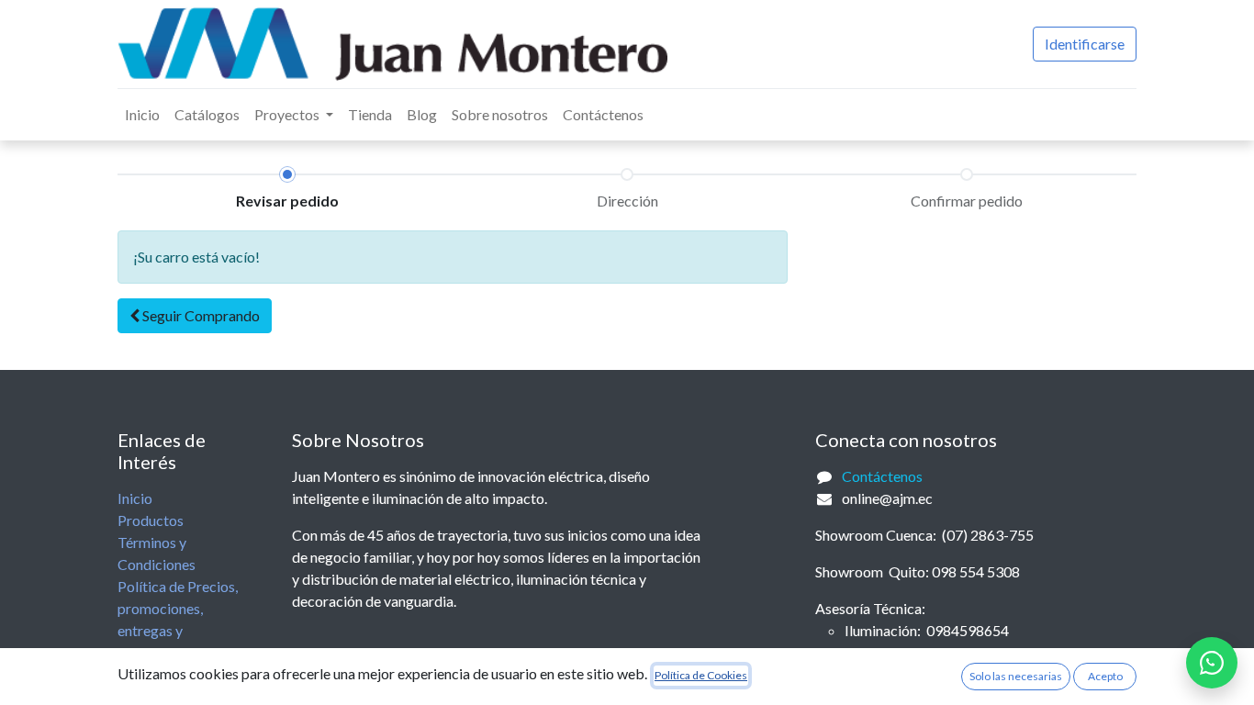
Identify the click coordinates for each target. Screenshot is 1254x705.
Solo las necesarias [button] (1015, 676)
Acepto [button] (1105, 676)
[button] (195, 315)
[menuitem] (142, 114)
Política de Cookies (701, 675)
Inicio (135, 498)
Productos (151, 520)
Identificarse (1085, 43)
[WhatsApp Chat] (1211, 662)
